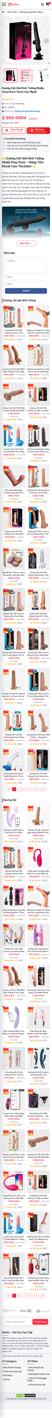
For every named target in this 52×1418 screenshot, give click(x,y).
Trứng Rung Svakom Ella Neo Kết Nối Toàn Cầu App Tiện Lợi (38, 1280)
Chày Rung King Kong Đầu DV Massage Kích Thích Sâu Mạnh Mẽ (13, 912)
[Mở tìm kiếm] (42, 4)
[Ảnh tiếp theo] (46, 40)
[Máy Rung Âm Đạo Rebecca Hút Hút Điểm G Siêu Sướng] (38, 1017)
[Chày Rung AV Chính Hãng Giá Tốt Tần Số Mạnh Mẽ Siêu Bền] (13, 1058)
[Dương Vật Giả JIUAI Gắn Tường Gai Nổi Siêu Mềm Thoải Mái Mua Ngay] (13, 394)
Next (48, 75)
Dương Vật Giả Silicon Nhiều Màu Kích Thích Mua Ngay (13, 776)
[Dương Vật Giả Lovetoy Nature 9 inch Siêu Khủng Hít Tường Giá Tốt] (38, 638)
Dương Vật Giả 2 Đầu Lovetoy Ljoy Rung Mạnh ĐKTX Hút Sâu (14, 951)
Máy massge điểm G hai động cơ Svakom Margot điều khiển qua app (14, 1033)
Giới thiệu (8, 1375)
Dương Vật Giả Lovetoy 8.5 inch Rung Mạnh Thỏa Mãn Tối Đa (38, 534)
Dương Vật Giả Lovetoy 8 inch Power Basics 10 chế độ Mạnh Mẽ (13, 655)
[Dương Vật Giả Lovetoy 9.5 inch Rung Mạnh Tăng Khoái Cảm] (38, 679)
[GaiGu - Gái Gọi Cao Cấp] (14, 4)
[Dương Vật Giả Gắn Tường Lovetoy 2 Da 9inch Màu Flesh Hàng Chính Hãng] (13, 316)
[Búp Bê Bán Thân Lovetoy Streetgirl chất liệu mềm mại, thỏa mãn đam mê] (13, 558)
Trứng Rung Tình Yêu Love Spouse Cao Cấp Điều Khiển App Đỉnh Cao (13, 1198)
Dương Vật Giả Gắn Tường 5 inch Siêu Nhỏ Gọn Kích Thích (14, 534)
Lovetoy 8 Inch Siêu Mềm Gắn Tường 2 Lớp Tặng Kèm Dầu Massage (14, 371)
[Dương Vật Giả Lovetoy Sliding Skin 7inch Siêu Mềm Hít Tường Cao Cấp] (13, 599)
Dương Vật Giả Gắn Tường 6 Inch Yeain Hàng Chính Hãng (38, 776)
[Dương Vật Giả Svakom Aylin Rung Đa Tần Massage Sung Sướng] (38, 1058)
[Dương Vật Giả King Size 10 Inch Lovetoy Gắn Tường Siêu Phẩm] (38, 476)
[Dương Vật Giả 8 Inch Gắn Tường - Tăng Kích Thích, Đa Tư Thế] (38, 721)
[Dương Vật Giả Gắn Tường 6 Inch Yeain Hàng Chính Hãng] (38, 759)
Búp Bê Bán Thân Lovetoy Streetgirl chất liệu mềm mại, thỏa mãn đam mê (13, 575)
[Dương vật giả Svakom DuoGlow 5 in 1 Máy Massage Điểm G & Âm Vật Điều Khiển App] (13, 816)
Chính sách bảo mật (13, 1371)
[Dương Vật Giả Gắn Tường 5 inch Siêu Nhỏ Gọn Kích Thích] (13, 517)
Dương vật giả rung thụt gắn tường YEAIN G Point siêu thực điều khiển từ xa (38, 832)
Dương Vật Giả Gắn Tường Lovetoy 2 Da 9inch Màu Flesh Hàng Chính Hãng (14, 334)
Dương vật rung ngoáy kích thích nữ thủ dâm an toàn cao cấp (38, 951)
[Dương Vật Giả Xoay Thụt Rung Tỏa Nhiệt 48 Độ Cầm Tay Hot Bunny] (38, 976)
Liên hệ (7, 1379)
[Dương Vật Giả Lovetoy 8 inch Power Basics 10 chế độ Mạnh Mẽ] (13, 638)
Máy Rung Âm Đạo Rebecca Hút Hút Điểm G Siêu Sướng (38, 1033)
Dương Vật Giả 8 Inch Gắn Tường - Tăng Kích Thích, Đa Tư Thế (38, 737)
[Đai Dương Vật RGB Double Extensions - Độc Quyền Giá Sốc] (38, 1099)
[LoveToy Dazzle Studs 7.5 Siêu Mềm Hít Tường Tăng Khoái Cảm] (13, 435)
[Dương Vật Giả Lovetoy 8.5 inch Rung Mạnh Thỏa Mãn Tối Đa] (38, 517)
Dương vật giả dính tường (27, 111)
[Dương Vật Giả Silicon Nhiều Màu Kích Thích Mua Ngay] (13, 759)
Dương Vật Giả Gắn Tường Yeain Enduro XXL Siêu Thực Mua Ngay (38, 575)
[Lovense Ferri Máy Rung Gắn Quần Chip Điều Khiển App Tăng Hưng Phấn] (13, 1099)
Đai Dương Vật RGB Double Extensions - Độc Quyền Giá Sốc (38, 1116)
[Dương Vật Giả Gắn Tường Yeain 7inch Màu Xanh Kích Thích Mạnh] (13, 721)
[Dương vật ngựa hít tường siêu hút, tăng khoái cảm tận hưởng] (38, 316)
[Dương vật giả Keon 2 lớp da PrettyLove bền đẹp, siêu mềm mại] (38, 355)
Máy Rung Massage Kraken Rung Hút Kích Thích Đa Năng (13, 492)
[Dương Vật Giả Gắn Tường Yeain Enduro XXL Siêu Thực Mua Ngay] (38, 558)
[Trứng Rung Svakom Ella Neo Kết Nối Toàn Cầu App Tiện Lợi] (38, 1264)
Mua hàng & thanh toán (39, 1374)
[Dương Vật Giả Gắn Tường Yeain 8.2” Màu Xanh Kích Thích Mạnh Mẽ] (38, 599)
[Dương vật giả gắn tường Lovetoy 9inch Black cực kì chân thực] (38, 435)
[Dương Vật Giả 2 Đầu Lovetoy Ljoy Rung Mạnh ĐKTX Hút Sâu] (13, 935)
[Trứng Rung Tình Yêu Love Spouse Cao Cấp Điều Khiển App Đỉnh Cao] (13, 1181)
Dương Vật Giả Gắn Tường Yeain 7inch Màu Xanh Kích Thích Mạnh (13, 737)
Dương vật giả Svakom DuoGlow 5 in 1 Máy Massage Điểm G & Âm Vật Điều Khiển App (14, 834)
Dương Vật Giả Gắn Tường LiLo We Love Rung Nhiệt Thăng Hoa (38, 410)
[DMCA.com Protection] (26, 1395)
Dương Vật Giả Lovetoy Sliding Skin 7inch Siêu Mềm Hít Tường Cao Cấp (14, 616)
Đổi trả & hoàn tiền (37, 1385)
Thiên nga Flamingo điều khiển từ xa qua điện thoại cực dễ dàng (38, 873)
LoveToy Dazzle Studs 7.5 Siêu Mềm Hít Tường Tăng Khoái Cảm (13, 451)
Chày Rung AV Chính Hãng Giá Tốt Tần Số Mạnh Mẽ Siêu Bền (13, 1074)
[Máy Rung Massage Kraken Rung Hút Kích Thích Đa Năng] (13, 476)
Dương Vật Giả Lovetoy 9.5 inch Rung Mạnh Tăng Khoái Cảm (38, 696)
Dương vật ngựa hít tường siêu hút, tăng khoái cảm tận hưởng (38, 333)
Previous (4, 75)
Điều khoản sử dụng (12, 1367)
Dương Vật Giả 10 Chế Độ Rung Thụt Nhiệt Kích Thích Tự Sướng (38, 1239)
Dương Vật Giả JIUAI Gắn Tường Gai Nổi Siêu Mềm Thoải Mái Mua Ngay (14, 410)
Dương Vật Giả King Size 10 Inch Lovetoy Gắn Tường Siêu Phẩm (38, 492)
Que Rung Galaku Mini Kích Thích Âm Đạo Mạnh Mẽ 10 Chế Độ (13, 1280)
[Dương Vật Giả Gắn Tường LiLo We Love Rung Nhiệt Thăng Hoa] (38, 394)
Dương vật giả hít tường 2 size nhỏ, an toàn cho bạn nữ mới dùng (13, 696)
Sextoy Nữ (9, 800)
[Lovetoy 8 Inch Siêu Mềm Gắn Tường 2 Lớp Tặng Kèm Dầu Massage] (13, 355)
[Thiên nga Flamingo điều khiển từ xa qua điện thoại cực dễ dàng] (38, 857)
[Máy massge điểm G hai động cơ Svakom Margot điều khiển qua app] (13, 1017)
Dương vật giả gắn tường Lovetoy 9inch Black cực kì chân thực (38, 451)
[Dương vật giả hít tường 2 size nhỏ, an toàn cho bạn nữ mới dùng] (13, 679)
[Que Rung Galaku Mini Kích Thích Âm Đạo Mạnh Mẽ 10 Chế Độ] (13, 1264)
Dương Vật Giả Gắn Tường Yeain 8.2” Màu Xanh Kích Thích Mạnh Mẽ (38, 616)
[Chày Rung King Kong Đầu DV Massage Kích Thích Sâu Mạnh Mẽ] (13, 896)
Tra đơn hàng (40, 1322)
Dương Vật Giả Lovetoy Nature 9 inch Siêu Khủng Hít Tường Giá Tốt (38, 655)
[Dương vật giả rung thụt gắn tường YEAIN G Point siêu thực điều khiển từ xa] (38, 816)
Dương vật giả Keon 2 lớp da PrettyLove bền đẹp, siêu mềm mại (38, 371)
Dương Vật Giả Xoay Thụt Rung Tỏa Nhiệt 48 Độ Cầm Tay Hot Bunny (38, 992)
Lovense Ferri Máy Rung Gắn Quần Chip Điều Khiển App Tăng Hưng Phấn (13, 1117)
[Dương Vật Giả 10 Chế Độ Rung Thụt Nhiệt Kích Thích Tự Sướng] (38, 1223)
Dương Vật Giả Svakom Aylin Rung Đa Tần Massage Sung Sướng (38, 1074)
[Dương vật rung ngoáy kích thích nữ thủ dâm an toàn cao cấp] (38, 935)
